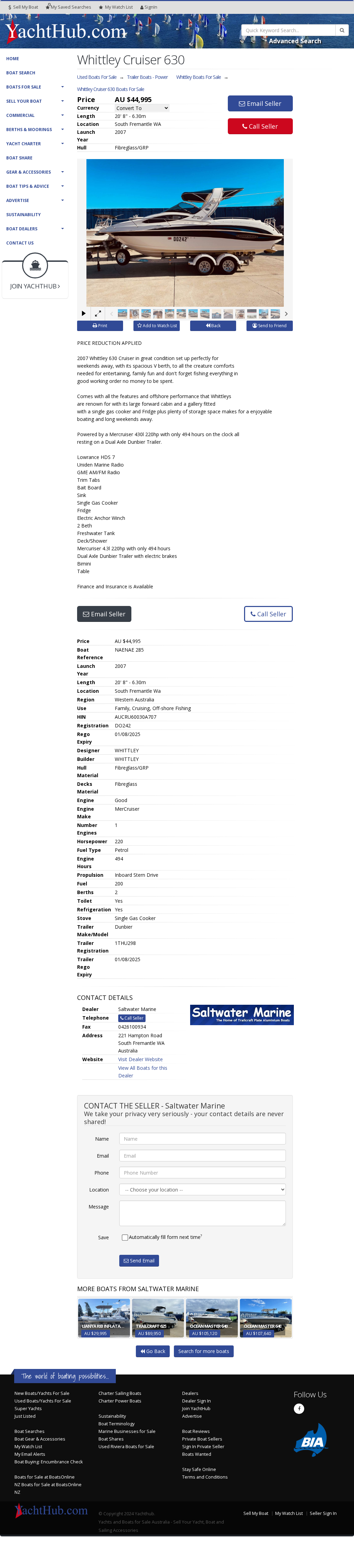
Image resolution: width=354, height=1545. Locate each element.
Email (103, 1155)
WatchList (119, 7)
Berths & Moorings (29, 129)
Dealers (190, 1393)
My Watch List (28, 1447)
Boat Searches (30, 1431)
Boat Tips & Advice (27, 186)
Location (99, 1189)
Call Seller (262, 126)
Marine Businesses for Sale (127, 1431)
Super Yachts (28, 1408)
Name (102, 1138)
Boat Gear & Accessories (40, 1439)
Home (12, 59)
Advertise (17, 200)
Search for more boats (203, 1351)
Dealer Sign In (196, 1401)
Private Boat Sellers (202, 1439)
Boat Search (20, 73)
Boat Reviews (196, 1431)
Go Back (155, 1351)
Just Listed (25, 1416)
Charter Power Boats (120, 1401)
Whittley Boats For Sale (198, 77)
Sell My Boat (25, 7)
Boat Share (19, 158)
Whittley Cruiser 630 (110, 89)
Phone (101, 1172)
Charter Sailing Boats (120, 1393)
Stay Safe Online (199, 1469)
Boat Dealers (21, 229)
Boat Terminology (116, 1424)
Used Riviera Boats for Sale (126, 1447)
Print (102, 326)
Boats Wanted (196, 1454)
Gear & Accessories (28, 172)
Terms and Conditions (205, 1477)
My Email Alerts (30, 1454)
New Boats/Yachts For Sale (42, 1393)
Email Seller (263, 103)
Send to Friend (272, 326)
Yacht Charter (23, 144)
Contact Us (20, 243)
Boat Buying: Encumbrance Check (49, 1462)
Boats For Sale (23, 87)
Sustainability (23, 215)
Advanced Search (295, 41)
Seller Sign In (323, 1513)
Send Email (142, 1260)
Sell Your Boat (24, 101)
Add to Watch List (159, 326)
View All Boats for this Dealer (142, 1072)
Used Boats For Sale (97, 77)
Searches (71, 7)
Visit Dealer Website (140, 1059)
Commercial (20, 115)
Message (98, 1206)
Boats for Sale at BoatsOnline (45, 1477)
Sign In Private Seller (203, 1447)
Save (103, 1237)
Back (215, 326)
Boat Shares (111, 1439)
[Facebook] (299, 1409)
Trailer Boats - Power (147, 77)
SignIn (151, 7)
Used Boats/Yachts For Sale (43, 1401)
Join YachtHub (196, 1408)
